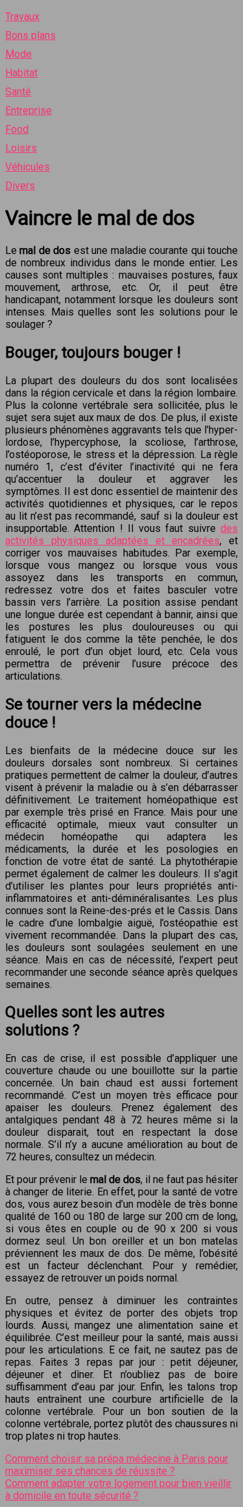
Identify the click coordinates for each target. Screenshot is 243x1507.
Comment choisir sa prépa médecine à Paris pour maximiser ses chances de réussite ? (116, 1465)
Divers (20, 185)
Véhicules (27, 167)
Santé (18, 92)
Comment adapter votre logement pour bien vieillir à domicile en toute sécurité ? (118, 1489)
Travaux (22, 16)
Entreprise (28, 110)
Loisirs (21, 148)
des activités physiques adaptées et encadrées (121, 534)
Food (17, 129)
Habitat (21, 73)
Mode (18, 54)
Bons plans (30, 35)
